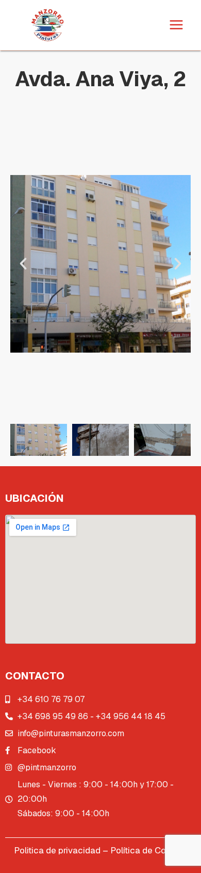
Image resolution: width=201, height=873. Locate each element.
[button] (23, 264)
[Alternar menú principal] (176, 25)
